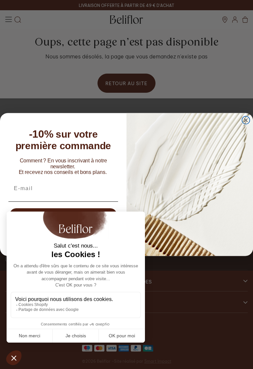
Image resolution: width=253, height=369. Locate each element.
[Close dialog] (246, 120)
